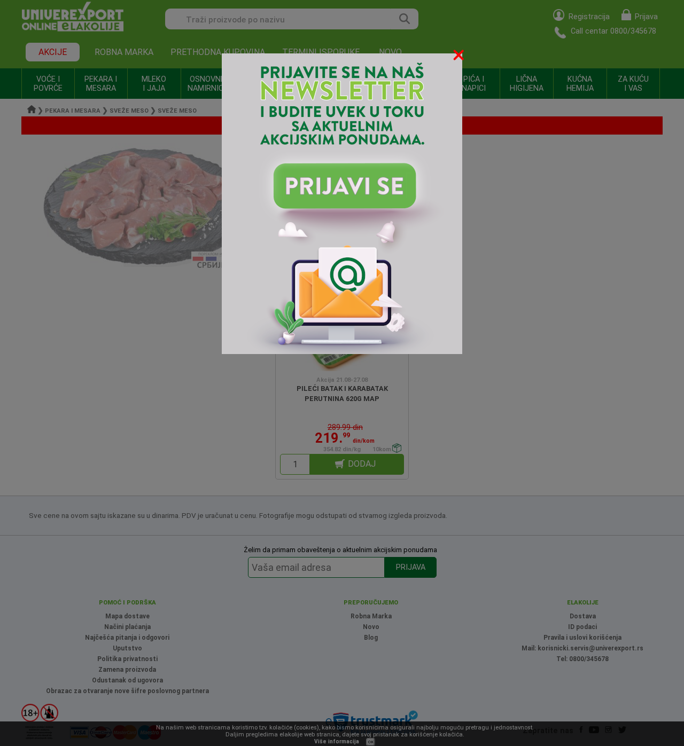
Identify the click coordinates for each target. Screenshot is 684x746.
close (459, 57)
